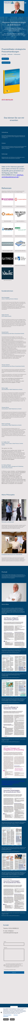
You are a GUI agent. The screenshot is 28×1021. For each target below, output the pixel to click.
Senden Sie (14, 972)
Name (5, 941)
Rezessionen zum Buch (6, 62)
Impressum (16, 1014)
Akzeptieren (6, 1019)
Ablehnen (12, 1019)
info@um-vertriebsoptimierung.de (13, 176)
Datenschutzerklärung (7, 1014)
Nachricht (5, 947)
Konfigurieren (5, 1016)
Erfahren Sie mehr (5, 58)
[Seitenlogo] (14, 7)
